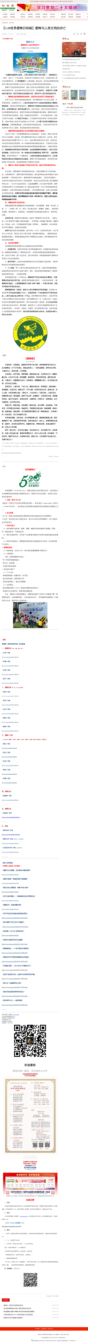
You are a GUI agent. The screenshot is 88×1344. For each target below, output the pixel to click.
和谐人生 (45, 17)
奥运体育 (63, 17)
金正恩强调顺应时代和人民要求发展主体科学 (17, 1308)
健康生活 (78, 14)
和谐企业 (52, 14)
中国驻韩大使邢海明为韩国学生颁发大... (73, 55)
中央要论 (5, 14)
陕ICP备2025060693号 (51, 1340)
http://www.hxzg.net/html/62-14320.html (10, 935)
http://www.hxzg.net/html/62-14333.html (15, 987)
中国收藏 (12, 17)
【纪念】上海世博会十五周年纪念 (71, 72)
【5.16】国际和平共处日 (68, 75)
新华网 (49, 1)
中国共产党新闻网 (34, 1)
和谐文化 (23, 17)
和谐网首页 (5, 22)
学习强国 (59, 1)
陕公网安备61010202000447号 (39, 1340)
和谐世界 (52, 17)
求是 (56, 1)
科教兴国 (63, 14)
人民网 (46, 1)
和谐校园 (30, 17)
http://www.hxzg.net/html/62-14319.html (15, 970)
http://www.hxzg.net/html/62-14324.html (15, 979)
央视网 (53, 1)
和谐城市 (30, 14)
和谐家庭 (37, 17)
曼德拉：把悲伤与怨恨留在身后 (13, 1305)
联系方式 (50, 1328)
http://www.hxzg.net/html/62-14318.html (10, 892)
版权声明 (44, 1328)
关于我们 (37, 1328)
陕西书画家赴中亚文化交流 (69, 62)
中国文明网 (64, 1)
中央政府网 (41, 1)
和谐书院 (12, 14)
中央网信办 (70, 1)
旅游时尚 (70, 17)
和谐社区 (45, 14)
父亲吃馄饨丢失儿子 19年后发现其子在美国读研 (18, 1314)
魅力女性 (70, 14)
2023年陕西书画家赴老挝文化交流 (71, 59)
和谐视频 (78, 17)
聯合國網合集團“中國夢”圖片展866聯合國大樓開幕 (19, 1311)
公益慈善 (5, 17)
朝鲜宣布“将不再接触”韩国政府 (13, 1317)
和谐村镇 (37, 14)
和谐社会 (23, 14)
